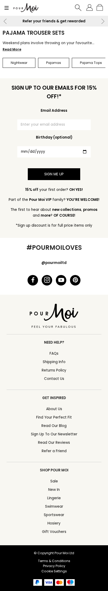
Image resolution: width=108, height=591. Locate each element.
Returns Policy (54, 370)
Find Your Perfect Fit (54, 417)
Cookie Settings (54, 571)
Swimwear (54, 506)
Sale (54, 481)
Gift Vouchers (54, 531)
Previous (5, 21)
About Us (54, 408)
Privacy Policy (54, 566)
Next (102, 21)
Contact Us (54, 378)
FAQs (54, 353)
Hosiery (54, 523)
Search (78, 8)
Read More (12, 49)
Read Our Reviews (54, 442)
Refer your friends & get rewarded (54, 21)
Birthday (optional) (54, 137)
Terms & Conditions (54, 561)
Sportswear (54, 514)
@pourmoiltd (54, 262)
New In (54, 489)
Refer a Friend (54, 451)
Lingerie (54, 498)
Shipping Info (54, 361)
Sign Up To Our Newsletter (54, 434)
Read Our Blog (54, 425)
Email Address (54, 110)
